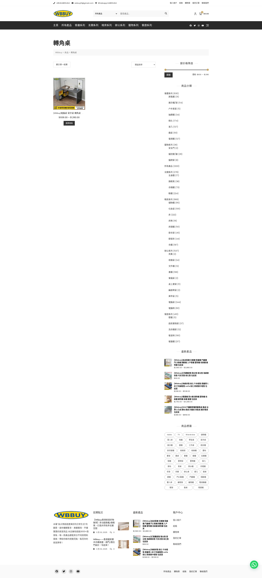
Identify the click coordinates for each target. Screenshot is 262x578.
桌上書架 (173, 284)
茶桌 (179, 466)
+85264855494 (63, 3)
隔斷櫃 (203, 477)
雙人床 (169, 482)
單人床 (170, 440)
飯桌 (185, 487)
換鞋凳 (172, 181)
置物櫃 (192, 461)
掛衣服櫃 (170, 450)
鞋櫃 (171, 193)
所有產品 (67, 25)
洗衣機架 (173, 329)
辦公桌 (186, 471)
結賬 (181, 3)
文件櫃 (172, 266)
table (169, 434)
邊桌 (171, 132)
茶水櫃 (190, 466)
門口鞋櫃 (180, 477)
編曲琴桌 (173, 290)
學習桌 (191, 440)
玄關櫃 (203, 456)
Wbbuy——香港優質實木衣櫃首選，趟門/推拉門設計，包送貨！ (104, 542)
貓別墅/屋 (173, 154)
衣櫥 (177, 471)
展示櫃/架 (173, 102)
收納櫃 (194, 450)
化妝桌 (172, 208)
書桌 (177, 456)
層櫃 (181, 445)
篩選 (168, 74)
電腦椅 (172, 308)
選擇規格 (69, 123)
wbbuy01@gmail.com (83, 3)
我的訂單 (196, 3)
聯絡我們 (205, 3)
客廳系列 (80, 25)
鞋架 (171, 487)
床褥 (171, 220)
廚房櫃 (203, 445)
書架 (168, 456)
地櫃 (181, 440)
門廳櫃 (192, 477)
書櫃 (171, 272)
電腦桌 (172, 302)
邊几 (196, 471)
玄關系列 (93, 25)
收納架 (182, 450)
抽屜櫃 (172, 114)
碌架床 (172, 238)
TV (179, 434)
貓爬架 (172, 160)
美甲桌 (172, 296)
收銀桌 (172, 260)
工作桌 (191, 445)
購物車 (187, 3)
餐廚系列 (147, 25)
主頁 (55, 25)
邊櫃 (169, 477)
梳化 (171, 120)
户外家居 (173, 108)
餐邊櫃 (172, 341)
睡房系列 (107, 25)
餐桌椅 (172, 335)
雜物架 (180, 482)
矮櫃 (169, 461)
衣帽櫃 (172, 187)
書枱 (204, 450)
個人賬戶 (173, 3)
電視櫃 (172, 138)
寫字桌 (203, 440)
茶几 (171, 126)
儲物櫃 (172, 202)
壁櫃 (171, 317)
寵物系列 (133, 25)
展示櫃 (170, 445)
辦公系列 (120, 25)
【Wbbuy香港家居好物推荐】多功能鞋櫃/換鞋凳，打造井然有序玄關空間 (104, 524)
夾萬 (171, 254)
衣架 (168, 471)
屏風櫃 (172, 96)
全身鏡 (172, 175)
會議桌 (172, 278)
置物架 (180, 461)
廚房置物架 (174, 323)
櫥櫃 (194, 456)
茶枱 (169, 466)
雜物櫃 (191, 482)
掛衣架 (172, 232)
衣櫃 (171, 244)
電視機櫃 (202, 482)
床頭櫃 (172, 226)
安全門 (172, 148)
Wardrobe (190, 434)
